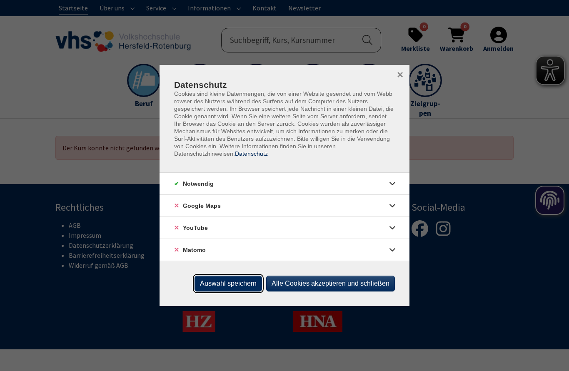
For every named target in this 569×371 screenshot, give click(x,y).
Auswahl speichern (228, 283)
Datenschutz (251, 153)
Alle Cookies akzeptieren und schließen (330, 283)
